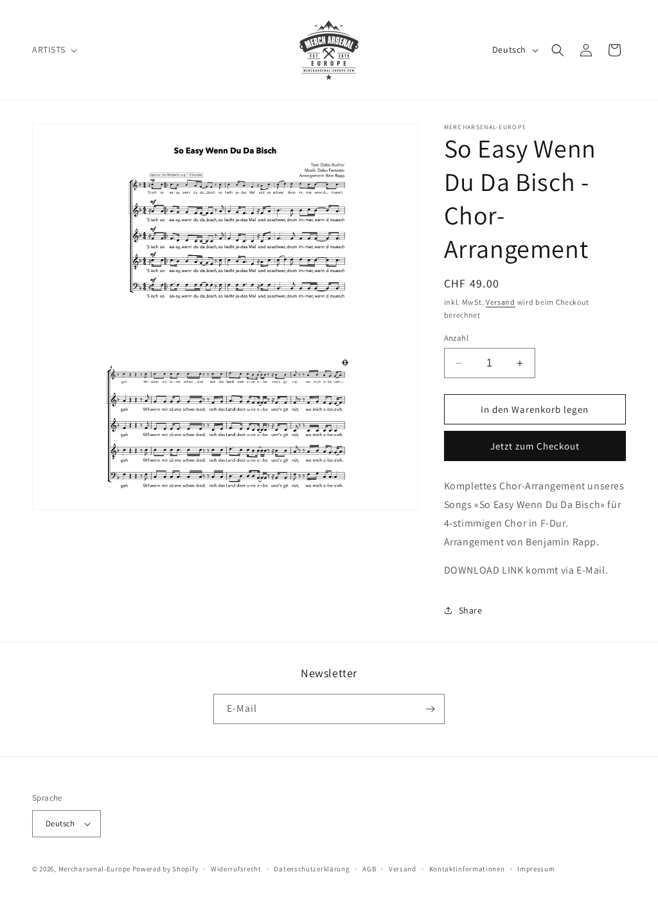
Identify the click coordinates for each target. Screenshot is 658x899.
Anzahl (456, 337)
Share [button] (471, 610)
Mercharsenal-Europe (94, 868)
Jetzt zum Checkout (535, 446)
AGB (369, 868)
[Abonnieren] (430, 709)
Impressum (536, 868)
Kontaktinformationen (467, 868)
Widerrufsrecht (236, 868)
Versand (500, 302)
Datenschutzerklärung (312, 868)
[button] (53, 49)
